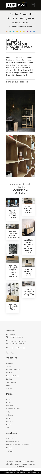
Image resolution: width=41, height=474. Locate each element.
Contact (9, 451)
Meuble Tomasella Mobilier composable (14, 234)
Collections (19, 470)
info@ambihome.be (17, 348)
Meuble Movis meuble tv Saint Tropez (12, 214)
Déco (8, 385)
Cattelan (9, 421)
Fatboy (8, 424)
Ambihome (21, 461)
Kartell (8, 402)
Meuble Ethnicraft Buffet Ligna (29, 272)
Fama (8, 399)
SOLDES (9, 388)
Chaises (9, 373)
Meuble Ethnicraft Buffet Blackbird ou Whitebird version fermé (29, 245)
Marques (9, 448)
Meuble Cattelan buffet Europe (28, 210)
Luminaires (10, 379)
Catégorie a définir (13, 409)
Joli (7, 428)
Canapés (9, 363)
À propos (9, 438)
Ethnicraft (10, 406)
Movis (8, 418)
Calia (8, 412)
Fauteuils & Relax (12, 376)
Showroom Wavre (12, 442)
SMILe (23, 467)
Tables (8, 366)
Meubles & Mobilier (13, 370)
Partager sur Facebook (17, 82)
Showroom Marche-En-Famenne (18, 445)
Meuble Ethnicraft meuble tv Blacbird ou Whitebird (13, 271)
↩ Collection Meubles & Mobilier (20, 26)
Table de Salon (11, 382)
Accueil (10, 470)
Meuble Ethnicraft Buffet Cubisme (13, 307)
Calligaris (9, 415)
